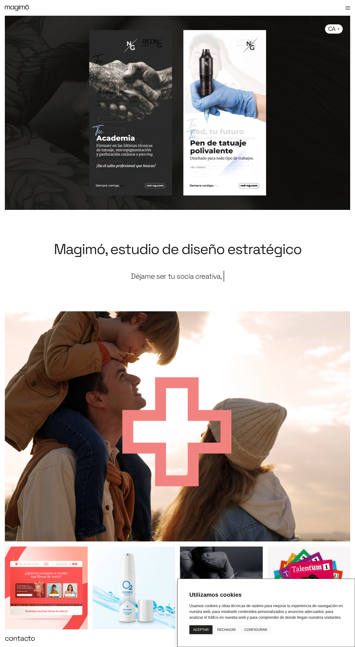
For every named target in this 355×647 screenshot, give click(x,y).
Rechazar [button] (226, 630)
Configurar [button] (255, 630)
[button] (347, 8)
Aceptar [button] (201, 630)
